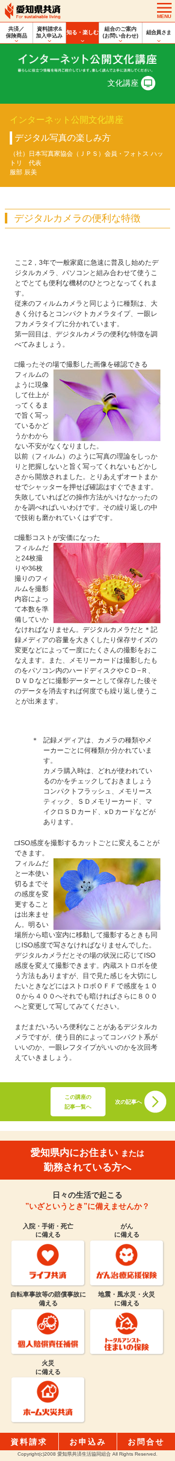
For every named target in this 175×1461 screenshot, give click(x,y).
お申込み (88, 1442)
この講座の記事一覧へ (78, 1102)
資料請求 (29, 1442)
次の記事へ (128, 1102)
